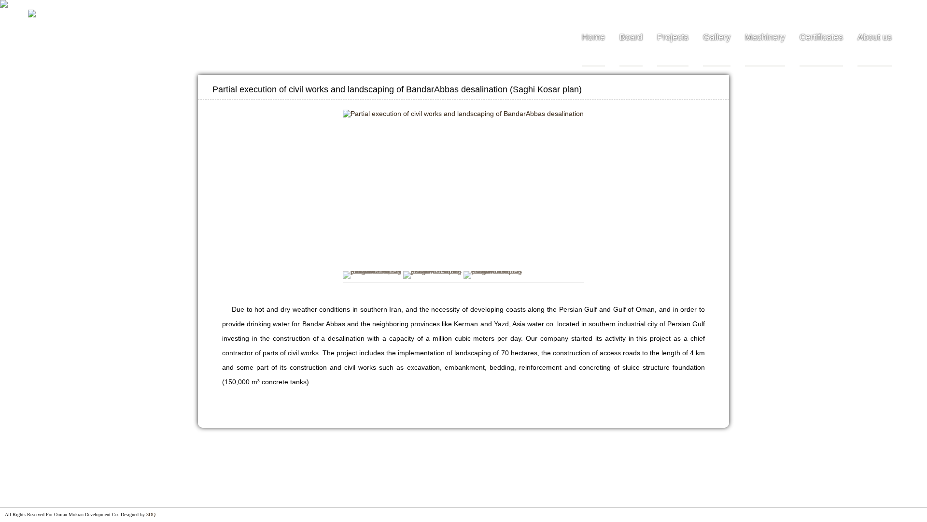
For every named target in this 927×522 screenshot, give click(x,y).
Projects (672, 37)
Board (631, 37)
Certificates (821, 37)
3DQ (150, 514)
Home (593, 37)
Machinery (765, 37)
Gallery (716, 37)
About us (874, 37)
